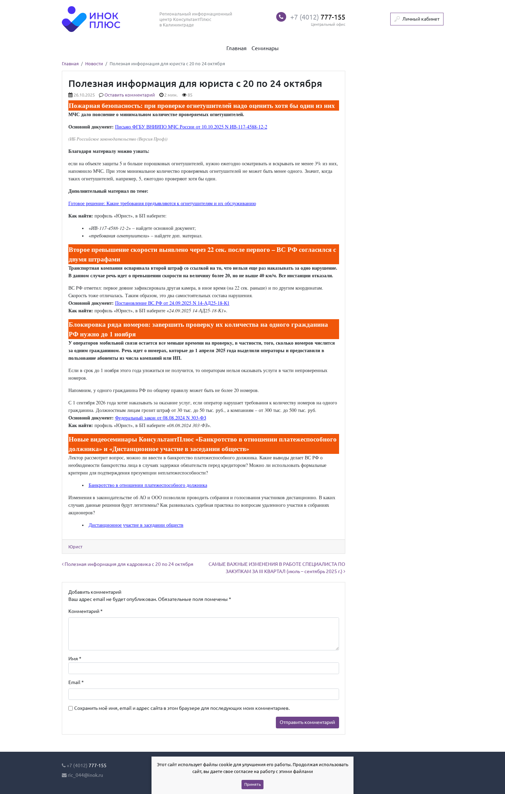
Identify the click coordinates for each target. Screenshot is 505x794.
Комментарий (85, 611)
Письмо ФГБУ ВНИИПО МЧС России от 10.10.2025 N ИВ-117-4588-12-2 (191, 126)
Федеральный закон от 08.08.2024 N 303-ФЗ (160, 417)
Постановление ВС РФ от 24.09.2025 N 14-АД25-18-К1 (172, 303)
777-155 (317, 17)
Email (76, 682)
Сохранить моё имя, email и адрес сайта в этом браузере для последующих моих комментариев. (182, 708)
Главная (70, 63)
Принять (252, 784)
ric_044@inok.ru (85, 775)
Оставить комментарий (129, 95)
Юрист (75, 546)
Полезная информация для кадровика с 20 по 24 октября (128, 564)
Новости (94, 63)
